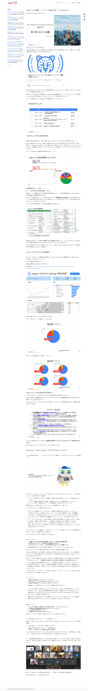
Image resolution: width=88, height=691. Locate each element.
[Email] (84, 19)
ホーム (52, 2)
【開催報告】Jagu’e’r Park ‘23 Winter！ (15, 32)
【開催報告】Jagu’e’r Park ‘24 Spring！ (15, 22)
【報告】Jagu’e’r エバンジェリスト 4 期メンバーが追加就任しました (15, 12)
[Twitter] (84, 17)
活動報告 (79, 2)
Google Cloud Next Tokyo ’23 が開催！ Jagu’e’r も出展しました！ (15, 49)
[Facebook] (84, 14)
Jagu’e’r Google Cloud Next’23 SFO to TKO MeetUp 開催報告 (15, 60)
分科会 (73, 2)
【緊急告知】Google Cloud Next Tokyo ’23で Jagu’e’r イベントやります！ (15, 54)
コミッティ (68, 2)
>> (10, 65)
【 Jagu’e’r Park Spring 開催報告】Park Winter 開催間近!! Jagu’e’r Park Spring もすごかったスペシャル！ (15, 43)
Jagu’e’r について (60, 2)
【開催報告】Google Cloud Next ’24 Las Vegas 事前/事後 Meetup (15, 27)
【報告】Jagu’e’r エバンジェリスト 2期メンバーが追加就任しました (15, 37)
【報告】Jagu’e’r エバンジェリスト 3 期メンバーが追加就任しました (15, 17)
